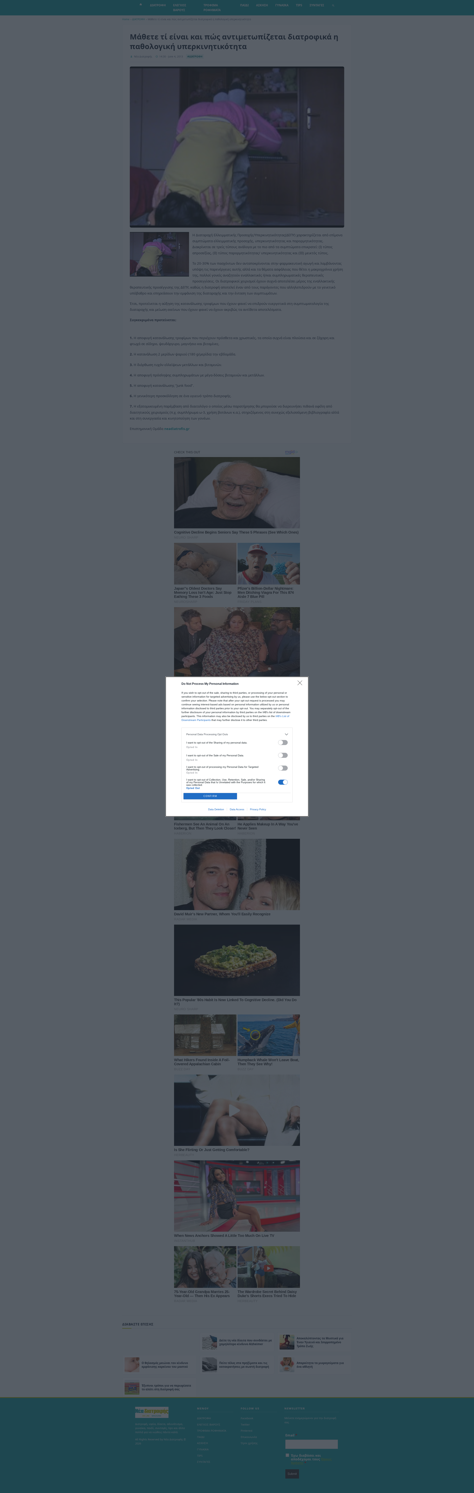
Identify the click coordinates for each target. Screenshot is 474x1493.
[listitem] (237, 734)
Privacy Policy (258, 809)
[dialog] (237, 746)
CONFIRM (210, 796)
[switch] (283, 742)
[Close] (301, 684)
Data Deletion (216, 809)
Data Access (237, 809)
